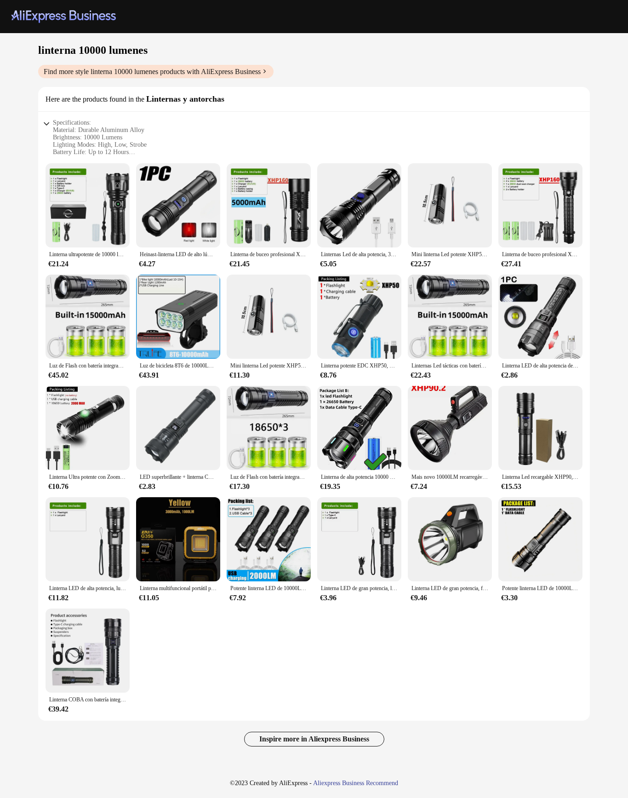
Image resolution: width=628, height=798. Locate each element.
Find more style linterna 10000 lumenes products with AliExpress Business (152, 71)
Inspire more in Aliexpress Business (314, 739)
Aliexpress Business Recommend (355, 783)
